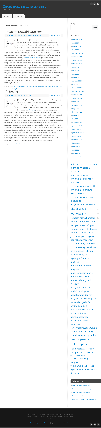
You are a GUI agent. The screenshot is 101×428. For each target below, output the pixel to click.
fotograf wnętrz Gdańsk (83, 221)
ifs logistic (22, 144)
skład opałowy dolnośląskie (80, 341)
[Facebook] (91, 4)
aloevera (11, 35)
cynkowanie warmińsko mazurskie (82, 199)
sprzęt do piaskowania (82, 352)
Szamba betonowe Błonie (81, 392)
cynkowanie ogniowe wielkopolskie (81, 191)
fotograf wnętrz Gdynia (83, 225)
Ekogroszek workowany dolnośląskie (84, 399)
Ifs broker (11, 92)
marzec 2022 (76, 157)
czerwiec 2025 (77, 64)
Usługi (29, 95)
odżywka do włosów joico (83, 298)
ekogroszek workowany (78, 211)
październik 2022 (78, 133)
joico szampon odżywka (82, 236)
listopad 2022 (77, 129)
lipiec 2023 (76, 102)
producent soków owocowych (79, 322)
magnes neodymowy (81, 265)
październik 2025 (78, 53)
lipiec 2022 (76, 143)
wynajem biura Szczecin (83, 365)
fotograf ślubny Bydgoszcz (84, 228)
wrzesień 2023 (77, 95)
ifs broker (32, 110)
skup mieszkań (17, 86)
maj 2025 (75, 67)
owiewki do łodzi (79, 305)
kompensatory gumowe (83, 243)
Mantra (60, 423)
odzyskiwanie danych (81, 294)
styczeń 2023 (77, 122)
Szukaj (73, 24)
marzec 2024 (76, 77)
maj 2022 (75, 150)
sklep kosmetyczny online (83, 335)
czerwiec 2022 (77, 146)
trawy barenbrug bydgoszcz (79, 360)
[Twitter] (94, 4)
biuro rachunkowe (80, 175)
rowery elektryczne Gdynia (84, 327)
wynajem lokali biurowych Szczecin (84, 371)
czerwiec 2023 (77, 105)
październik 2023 (78, 91)
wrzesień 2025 (77, 57)
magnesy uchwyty (80, 276)
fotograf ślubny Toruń (82, 232)
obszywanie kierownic (82, 287)
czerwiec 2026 (77, 39)
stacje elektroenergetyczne (78, 355)
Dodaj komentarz (55, 35)
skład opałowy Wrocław (82, 348)
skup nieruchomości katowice (31, 86)
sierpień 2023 (77, 98)
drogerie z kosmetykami (83, 204)
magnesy (75, 269)
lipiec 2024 (76, 71)
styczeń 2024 (77, 81)
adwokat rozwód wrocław (32, 57)
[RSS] (98, 4)
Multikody (7, 16)
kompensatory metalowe (83, 247)
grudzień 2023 (77, 84)
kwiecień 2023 (77, 112)
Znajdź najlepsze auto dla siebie (24, 6)
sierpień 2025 (77, 60)
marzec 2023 (76, 115)
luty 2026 (75, 50)
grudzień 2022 (77, 126)
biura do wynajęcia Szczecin (80, 169)
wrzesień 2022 (77, 136)
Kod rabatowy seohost (82, 239)
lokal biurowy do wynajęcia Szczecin (80, 256)
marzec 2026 (76, 46)
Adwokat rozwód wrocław (23, 32)
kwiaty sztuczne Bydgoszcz (84, 250)
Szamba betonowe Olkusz (81, 385)
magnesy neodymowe (82, 272)
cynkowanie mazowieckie (83, 186)
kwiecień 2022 (77, 153)
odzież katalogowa (80, 291)
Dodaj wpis (18, 16)
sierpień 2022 (77, 140)
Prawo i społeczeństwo (35, 35)
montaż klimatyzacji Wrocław (81, 282)
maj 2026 (75, 43)
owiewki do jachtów (81, 302)
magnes (75, 261)
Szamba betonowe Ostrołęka (82, 389)
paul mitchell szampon (82, 309)
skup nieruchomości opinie (49, 86)
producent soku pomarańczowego (79, 315)
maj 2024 (75, 74)
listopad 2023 (77, 88)
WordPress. (67, 423)
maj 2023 (75, 108)
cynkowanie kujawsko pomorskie (82, 180)
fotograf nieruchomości (83, 217)
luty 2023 (75, 119)
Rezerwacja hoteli (78, 396)
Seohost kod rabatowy (82, 331)
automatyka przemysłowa (84, 164)
